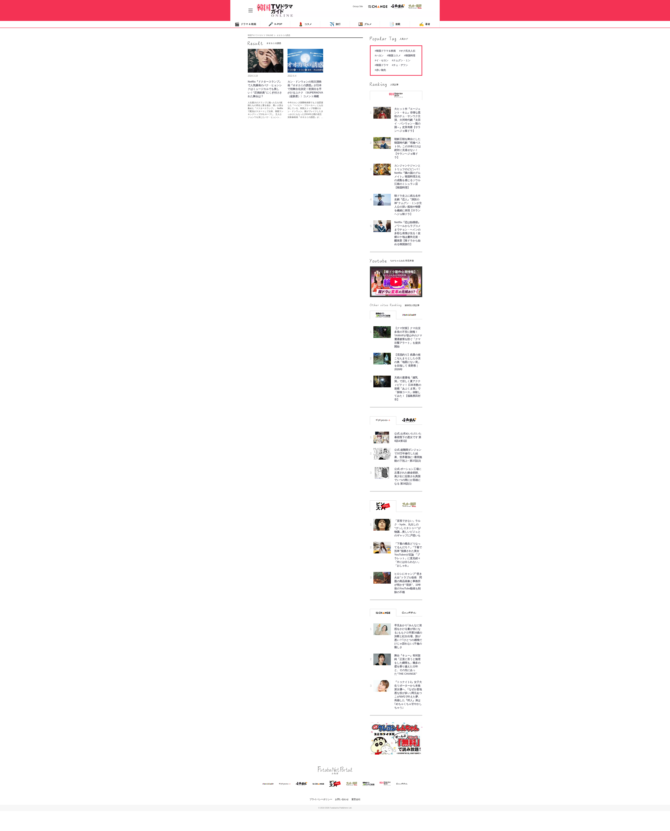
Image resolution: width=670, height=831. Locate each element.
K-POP (275, 24)
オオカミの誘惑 (283, 35)
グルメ (365, 24)
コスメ (305, 24)
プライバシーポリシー (321, 799)
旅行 (335, 24)
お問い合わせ (342, 799)
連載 (394, 24)
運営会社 (355, 799)
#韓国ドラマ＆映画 (385, 50)
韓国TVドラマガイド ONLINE (260, 35)
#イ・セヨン (381, 60)
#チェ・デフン (400, 65)
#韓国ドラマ (381, 65)
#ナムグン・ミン (401, 60)
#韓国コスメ (394, 55)
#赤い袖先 (380, 70)
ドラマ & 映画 (245, 24)
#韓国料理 (409, 55)
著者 (424, 24)
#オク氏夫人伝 (407, 50)
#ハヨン (379, 55)
